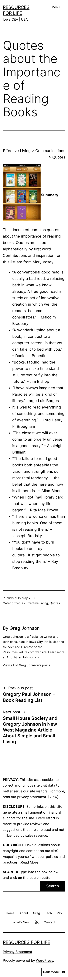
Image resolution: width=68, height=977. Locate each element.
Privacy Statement (17, 952)
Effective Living (17, 150)
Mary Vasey (43, 262)
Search (52, 886)
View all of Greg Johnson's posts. (27, 665)
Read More (29, 862)
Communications (50, 150)
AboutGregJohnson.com (24, 657)
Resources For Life (26, 942)
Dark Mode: (51, 972)
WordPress (44, 960)
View (53, 797)
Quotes (58, 157)
